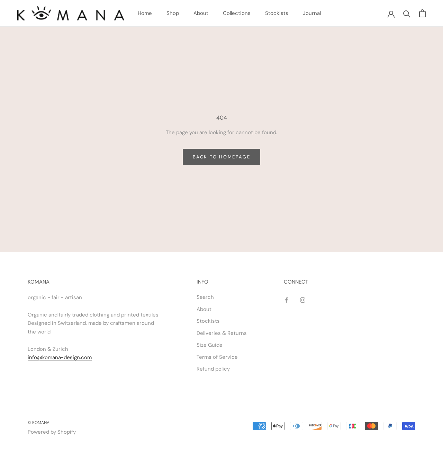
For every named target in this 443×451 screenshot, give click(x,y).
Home (145, 13)
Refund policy (213, 368)
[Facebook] (286, 299)
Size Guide (210, 344)
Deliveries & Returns (222, 333)
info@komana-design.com (60, 357)
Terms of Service (217, 357)
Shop (172, 13)
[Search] (406, 13)
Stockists (276, 13)
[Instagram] (302, 299)
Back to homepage (222, 157)
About (200, 13)
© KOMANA (38, 422)
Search (205, 297)
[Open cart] (422, 13)
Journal (312, 13)
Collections (237, 13)
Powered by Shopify (52, 431)
